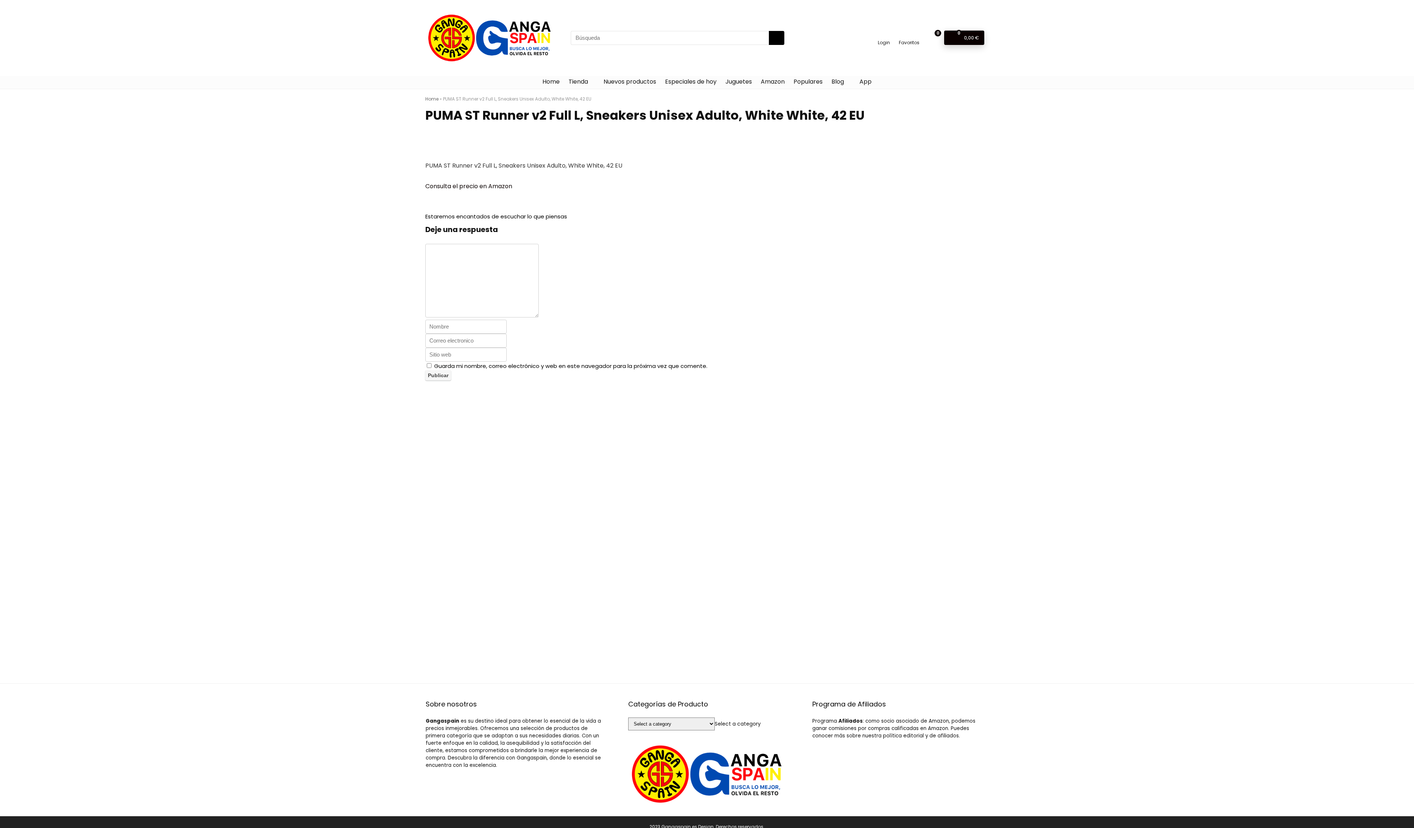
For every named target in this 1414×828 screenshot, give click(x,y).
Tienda (578, 81)
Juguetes (738, 81)
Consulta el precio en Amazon (468, 186)
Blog (837, 81)
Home (551, 81)
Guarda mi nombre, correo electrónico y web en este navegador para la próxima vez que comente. (570, 366)
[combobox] (738, 723)
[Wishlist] (909, 34)
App (865, 81)
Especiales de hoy (691, 81)
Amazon (773, 81)
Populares (808, 81)
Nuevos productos (630, 81)
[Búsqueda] (776, 38)
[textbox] (738, 723)
